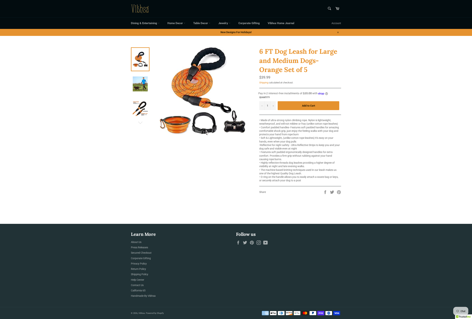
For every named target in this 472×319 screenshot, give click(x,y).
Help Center (137, 279)
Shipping (263, 82)
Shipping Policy (139, 274)
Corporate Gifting (249, 23)
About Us (136, 242)
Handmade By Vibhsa (143, 295)
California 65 (138, 290)
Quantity (264, 97)
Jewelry (223, 23)
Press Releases (139, 247)
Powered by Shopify (155, 313)
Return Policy (138, 268)
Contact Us (137, 285)
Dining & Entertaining (144, 23)
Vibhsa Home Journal (281, 23)
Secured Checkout (141, 252)
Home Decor (175, 23)
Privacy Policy (139, 263)
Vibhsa (141, 313)
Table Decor (201, 23)
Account (336, 23)
